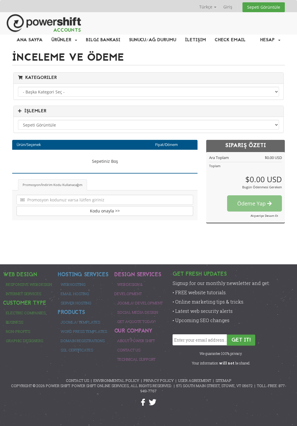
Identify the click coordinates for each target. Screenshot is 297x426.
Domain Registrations (83, 340)
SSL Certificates (77, 350)
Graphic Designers (24, 340)
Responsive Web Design (29, 284)
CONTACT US (77, 380)
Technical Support (136, 359)
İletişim (195, 40)
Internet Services (23, 293)
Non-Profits (18, 331)
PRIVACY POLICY (159, 380)
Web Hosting (73, 284)
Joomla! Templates (80, 322)
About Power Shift (136, 340)
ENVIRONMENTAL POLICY (116, 380)
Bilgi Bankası (103, 40)
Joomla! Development (140, 303)
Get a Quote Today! (136, 321)
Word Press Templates (84, 331)
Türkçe (206, 7)
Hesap (269, 40)
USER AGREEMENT (194, 380)
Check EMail (230, 40)
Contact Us (128, 350)
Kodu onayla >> (105, 211)
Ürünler (62, 40)
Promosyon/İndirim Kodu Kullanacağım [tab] (52, 185)
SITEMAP (223, 380)
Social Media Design (137, 312)
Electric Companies (26, 312)
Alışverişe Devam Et (264, 216)
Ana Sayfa (30, 40)
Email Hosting (75, 293)
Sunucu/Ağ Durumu (152, 40)
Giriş (227, 7)
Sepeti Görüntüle (263, 7)
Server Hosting (76, 303)
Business (14, 322)
